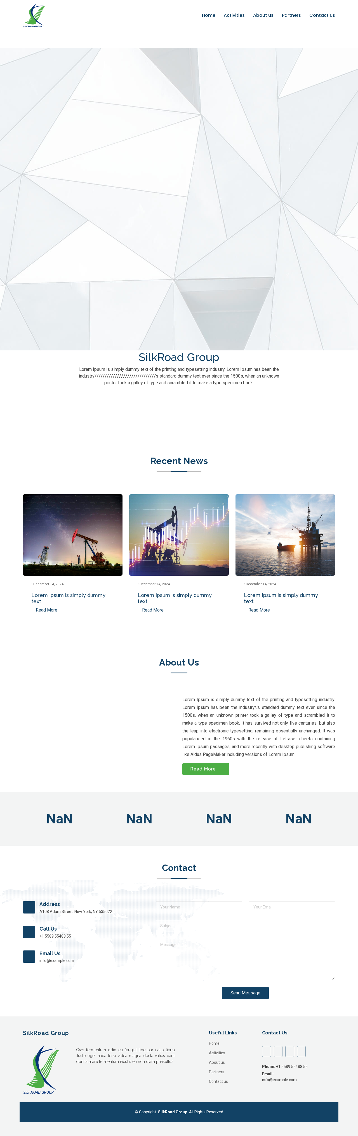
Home (208, 15)
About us (263, 15)
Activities (234, 15)
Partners (291, 15)
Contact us (322, 15)
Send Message (245, 993)
